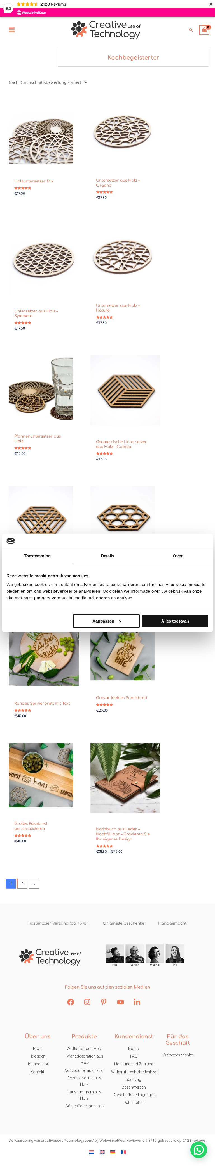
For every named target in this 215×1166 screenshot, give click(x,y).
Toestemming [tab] (37, 556)
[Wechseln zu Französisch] (123, 1152)
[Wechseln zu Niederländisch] (91, 1152)
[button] (190, 29)
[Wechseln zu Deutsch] (113, 1152)
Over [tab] (177, 556)
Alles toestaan (175, 621)
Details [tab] (107, 556)
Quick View (40, 164)
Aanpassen (103, 621)
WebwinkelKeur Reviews (120, 1140)
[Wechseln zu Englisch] (102, 1152)
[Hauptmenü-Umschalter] (12, 30)
